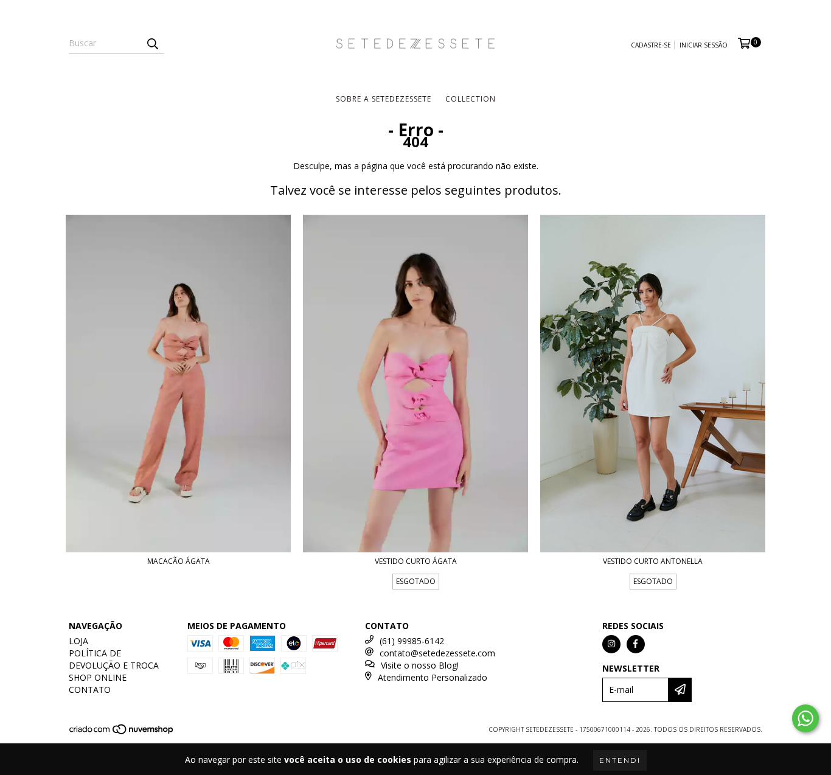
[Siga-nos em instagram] (611, 644)
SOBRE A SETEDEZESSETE (383, 99)
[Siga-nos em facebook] (636, 644)
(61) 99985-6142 (412, 641)
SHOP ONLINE (98, 677)
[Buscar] (152, 43)
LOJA (78, 641)
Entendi (620, 760)
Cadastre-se (651, 45)
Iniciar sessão (704, 45)
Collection (470, 99)
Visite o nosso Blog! (420, 665)
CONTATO (90, 689)
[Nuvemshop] (122, 732)
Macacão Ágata (178, 561)
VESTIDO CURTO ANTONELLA (653, 561)
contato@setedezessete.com (437, 653)
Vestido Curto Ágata (416, 561)
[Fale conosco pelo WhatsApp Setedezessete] (805, 718)
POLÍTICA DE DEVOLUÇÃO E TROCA (114, 659)
